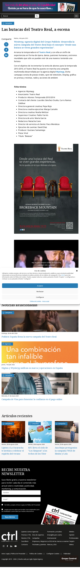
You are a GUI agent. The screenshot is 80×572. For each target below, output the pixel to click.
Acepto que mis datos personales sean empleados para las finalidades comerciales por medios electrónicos (20, 510)
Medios (71, 532)
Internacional (51, 538)
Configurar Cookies (52, 554)
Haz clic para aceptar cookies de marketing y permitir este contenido (46, 264)
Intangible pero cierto (54, 535)
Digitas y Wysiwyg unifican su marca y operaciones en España (32, 368)
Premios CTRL (26, 535)
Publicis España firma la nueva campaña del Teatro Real (29, 336)
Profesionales (73, 538)
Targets (71, 541)
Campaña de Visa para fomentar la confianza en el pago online (32, 399)
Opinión (71, 535)
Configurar (40, 297)
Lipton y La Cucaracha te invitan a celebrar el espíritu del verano (13, 450)
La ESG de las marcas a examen (58, 541)
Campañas (35, 538)
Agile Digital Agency (36, 559)
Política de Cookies (35, 301)
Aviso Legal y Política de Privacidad (13, 554)
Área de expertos (38, 535)
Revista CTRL (25, 538)
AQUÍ (63, 275)
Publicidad (67, 554)
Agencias (35, 532)
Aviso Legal (45, 301)
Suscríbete (24, 541)
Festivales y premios (39, 544)
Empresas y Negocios (39, 541)
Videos (71, 544)
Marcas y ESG (51, 544)
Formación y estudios (54, 532)
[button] (77, 271)
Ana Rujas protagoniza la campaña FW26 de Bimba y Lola (66, 450)
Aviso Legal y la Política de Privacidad (28, 505)
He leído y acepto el (22, 505)
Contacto (24, 544)
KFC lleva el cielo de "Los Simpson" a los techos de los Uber (38, 450)
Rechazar (40, 291)
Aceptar (40, 286)
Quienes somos (26, 532)
